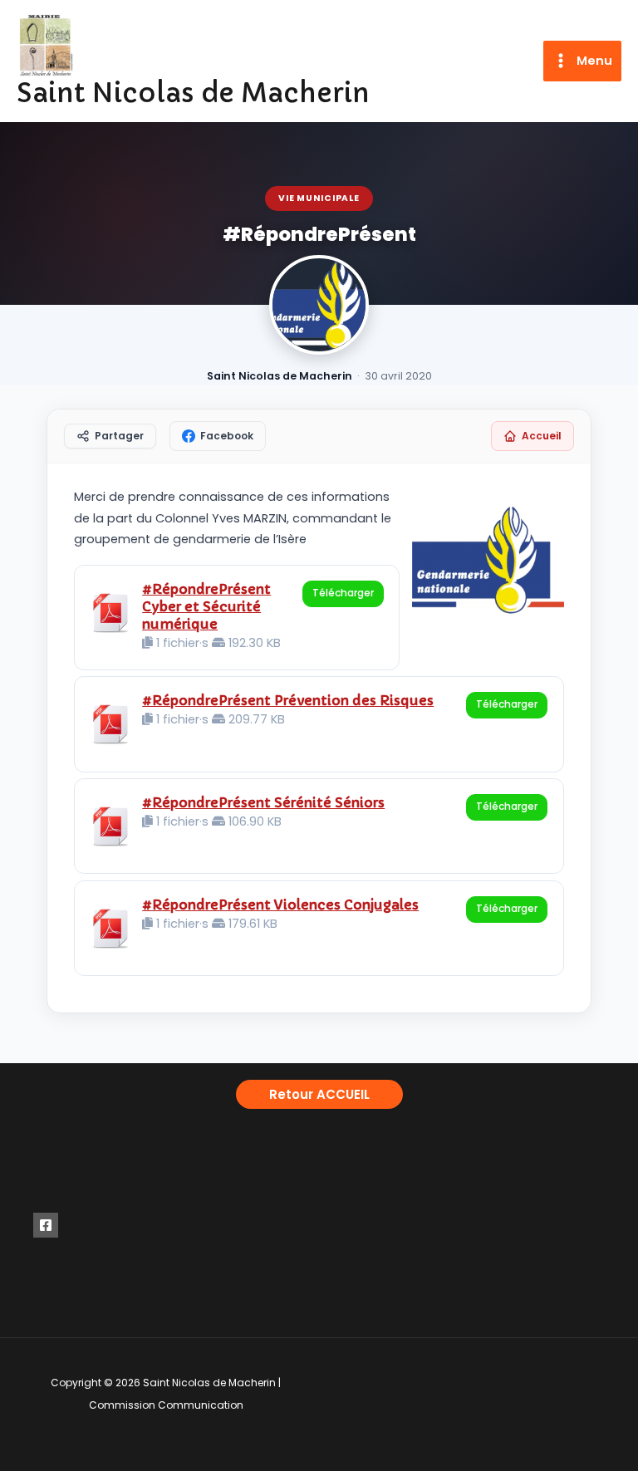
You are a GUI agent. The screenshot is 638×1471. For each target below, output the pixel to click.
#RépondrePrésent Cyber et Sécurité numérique (206, 606)
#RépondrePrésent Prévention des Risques (288, 700)
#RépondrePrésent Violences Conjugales (280, 904)
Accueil (542, 436)
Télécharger (343, 593)
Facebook (226, 436)
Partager (119, 436)
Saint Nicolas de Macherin (193, 93)
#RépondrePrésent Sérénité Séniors (263, 802)
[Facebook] (45, 1225)
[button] (319, 1094)
